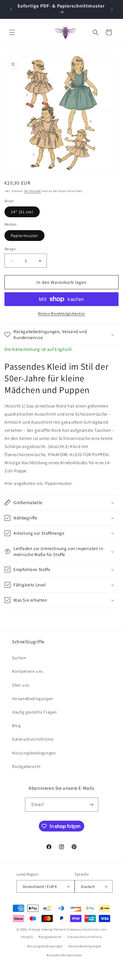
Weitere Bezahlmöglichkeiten (61, 313)
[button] (12, 32)
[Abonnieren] (91, 805)
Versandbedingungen (32, 698)
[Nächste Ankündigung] (112, 9)
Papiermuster (24, 235)
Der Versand (32, 191)
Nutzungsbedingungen (34, 753)
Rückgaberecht (26, 766)
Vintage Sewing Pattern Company (54, 929)
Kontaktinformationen (64, 955)
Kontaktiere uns (27, 671)
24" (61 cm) (22, 212)
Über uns (21, 685)
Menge (10, 248)
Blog (16, 725)
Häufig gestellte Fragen (34, 712)
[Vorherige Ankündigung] (11, 9)
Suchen (19, 657)
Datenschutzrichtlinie (33, 739)
